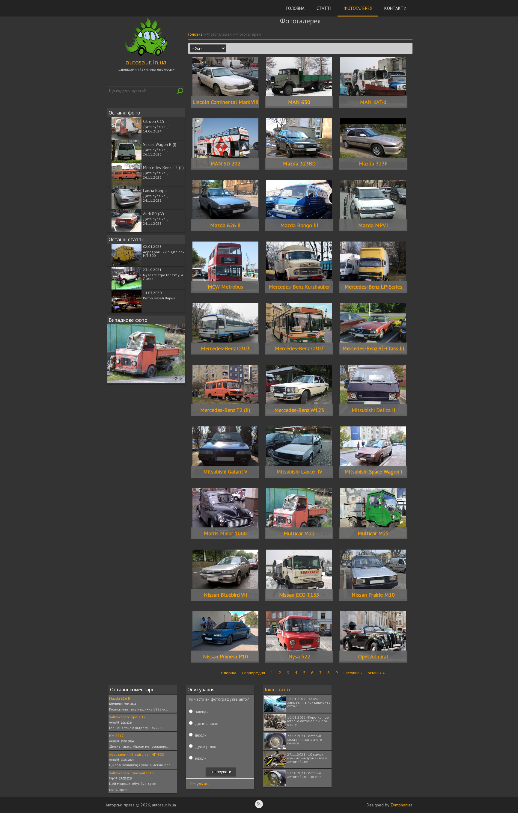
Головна (295, 8)
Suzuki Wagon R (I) (159, 144)
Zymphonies (401, 805)
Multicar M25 (373, 533)
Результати (200, 783)
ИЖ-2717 (116, 735)
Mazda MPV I (373, 225)
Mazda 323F (373, 163)
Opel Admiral (373, 656)
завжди (202, 711)
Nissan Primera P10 (225, 656)
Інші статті (277, 689)
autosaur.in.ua (146, 62)
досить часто (207, 723)
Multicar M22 (299, 533)
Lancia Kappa (155, 190)
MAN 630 (299, 102)
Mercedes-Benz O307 (299, 348)
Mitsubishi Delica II (373, 410)
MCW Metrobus (225, 286)
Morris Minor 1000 (225, 533)
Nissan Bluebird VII (225, 594)
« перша (228, 672)
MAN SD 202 (225, 163)
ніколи (201, 758)
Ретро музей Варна (159, 298)
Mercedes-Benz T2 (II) (163, 167)
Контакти (395, 8)
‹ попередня (253, 672)
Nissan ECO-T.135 (299, 594)
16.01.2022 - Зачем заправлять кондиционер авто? (309, 702)
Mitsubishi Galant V (225, 471)
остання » (376, 672)
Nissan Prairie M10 (373, 594)
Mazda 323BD (299, 163)
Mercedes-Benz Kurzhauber (299, 286)
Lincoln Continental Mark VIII (225, 102)
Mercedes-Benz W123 (299, 410)
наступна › (353, 672)
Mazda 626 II (225, 225)
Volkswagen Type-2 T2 (127, 717)
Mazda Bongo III (299, 225)
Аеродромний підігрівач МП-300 (163, 254)
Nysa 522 (299, 656)
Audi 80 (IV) (153, 213)
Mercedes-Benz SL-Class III (373, 348)
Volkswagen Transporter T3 (131, 773)
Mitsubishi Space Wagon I (373, 471)
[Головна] (146, 56)
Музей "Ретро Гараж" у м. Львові (163, 277)
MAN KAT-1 (373, 102)
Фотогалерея (358, 8)
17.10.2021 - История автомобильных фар (304, 775)
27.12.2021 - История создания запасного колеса (304, 739)
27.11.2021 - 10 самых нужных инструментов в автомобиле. (307, 758)
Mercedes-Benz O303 (225, 348)
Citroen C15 (153, 121)
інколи (201, 735)
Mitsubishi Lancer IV (299, 471)
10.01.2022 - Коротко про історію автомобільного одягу (308, 721)
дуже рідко (205, 746)
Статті (324, 8)
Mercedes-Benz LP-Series (373, 286)
